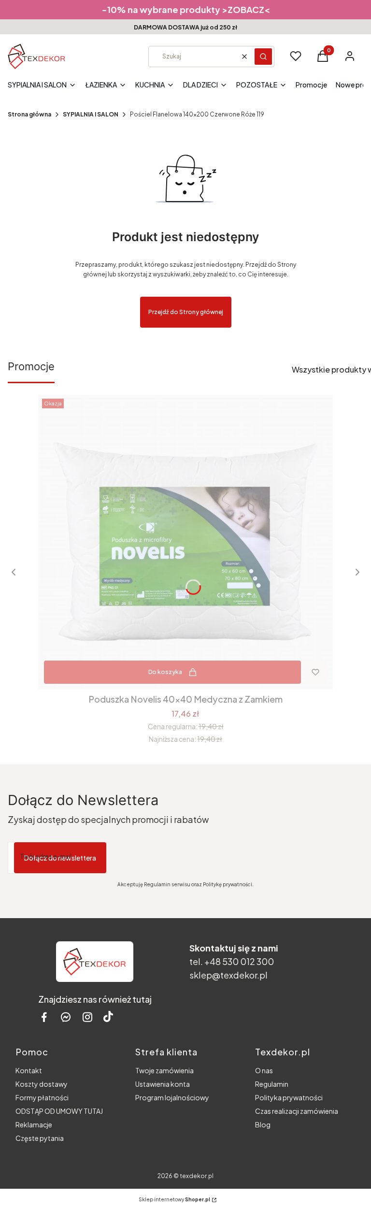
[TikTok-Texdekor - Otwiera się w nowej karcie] (108, 1017)
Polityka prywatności (289, 1097)
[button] (263, 56)
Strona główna (29, 114)
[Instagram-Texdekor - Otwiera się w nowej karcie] (87, 1017)
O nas (264, 1070)
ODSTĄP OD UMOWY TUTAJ (59, 1111)
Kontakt (28, 1070)
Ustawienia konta (162, 1084)
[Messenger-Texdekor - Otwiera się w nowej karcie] (65, 1017)
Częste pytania (39, 1138)
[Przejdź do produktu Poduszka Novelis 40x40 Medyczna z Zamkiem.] (185, 542)
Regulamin (271, 1084)
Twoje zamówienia (164, 1070)
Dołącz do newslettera (60, 857)
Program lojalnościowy (172, 1097)
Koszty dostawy (41, 1084)
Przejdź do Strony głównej (185, 312)
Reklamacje (33, 1124)
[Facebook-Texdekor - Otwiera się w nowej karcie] (44, 1017)
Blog (263, 1124)
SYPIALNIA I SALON (90, 114)
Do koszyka (165, 672)
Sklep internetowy (174, 1199)
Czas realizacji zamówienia (296, 1111)
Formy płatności (42, 1097)
